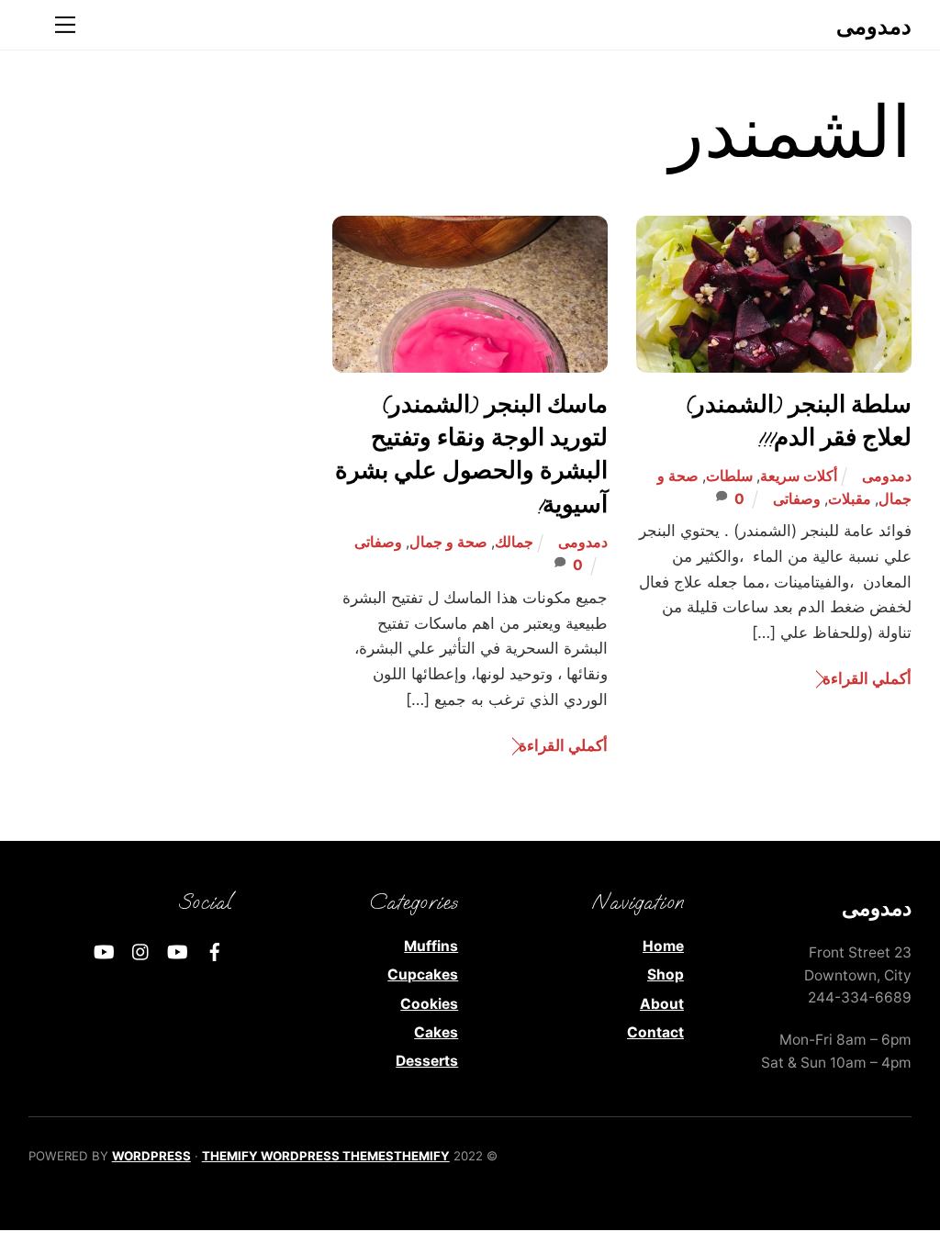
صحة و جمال (448, 542)
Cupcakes (422, 974)
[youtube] (178, 949)
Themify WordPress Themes (298, 1155)
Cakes (436, 1032)
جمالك (514, 542)
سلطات (729, 476)
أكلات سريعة (798, 476)
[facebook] (214, 949)
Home (663, 946)
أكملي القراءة (867, 678)
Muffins (431, 946)
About (662, 1004)
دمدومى (887, 476)
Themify (422, 1155)
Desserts (427, 1060)
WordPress (151, 1155)
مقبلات (849, 499)
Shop (665, 974)
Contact (655, 1032)
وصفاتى (797, 499)
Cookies (429, 1004)
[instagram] (141, 949)
